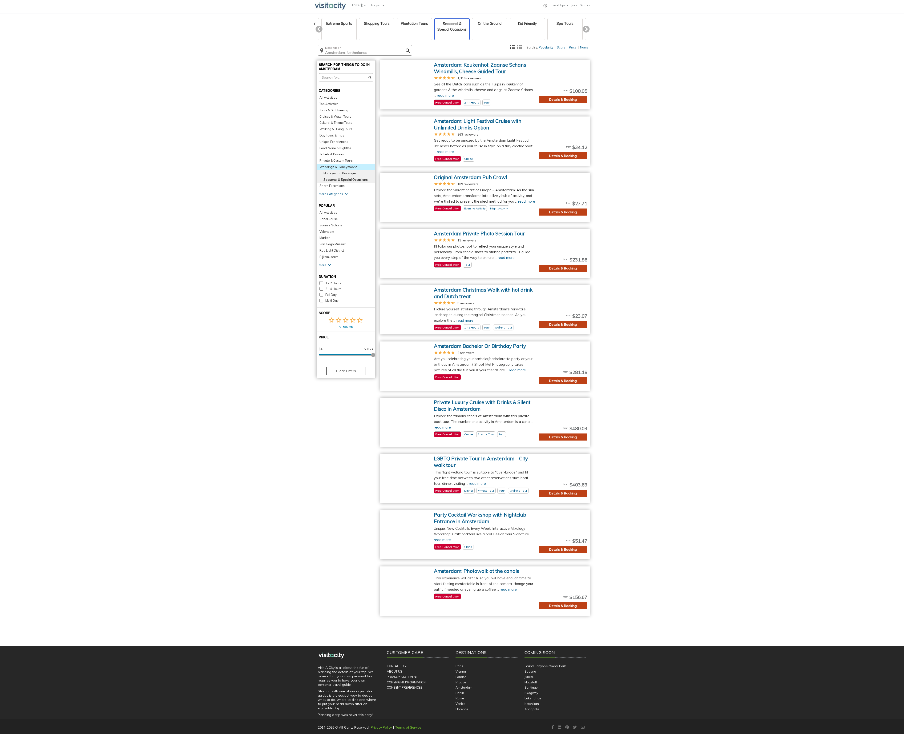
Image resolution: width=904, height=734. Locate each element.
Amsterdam (464, 687)
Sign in (585, 5)
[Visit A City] (331, 656)
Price (573, 47)
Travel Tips (558, 5)
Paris (459, 666)
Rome (460, 698)
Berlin (460, 693)
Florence (462, 709)
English (376, 5)
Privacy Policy (381, 727)
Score (561, 47)
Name (584, 47)
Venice (460, 704)
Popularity (546, 47)
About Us (394, 671)
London (461, 677)
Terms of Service (408, 727)
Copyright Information (406, 682)
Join (574, 5)
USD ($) (358, 5)
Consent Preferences (405, 687)
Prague (461, 682)
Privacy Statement (402, 677)
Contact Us (396, 666)
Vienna (461, 671)
